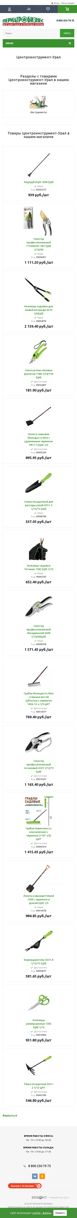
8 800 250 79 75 (65, 20)
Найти (67, 33)
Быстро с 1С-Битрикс (22, 1185)
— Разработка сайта (58, 1197)
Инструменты (38, 112)
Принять (60, 1213)
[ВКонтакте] (35, 1176)
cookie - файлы (41, 1212)
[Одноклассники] (42, 1176)
